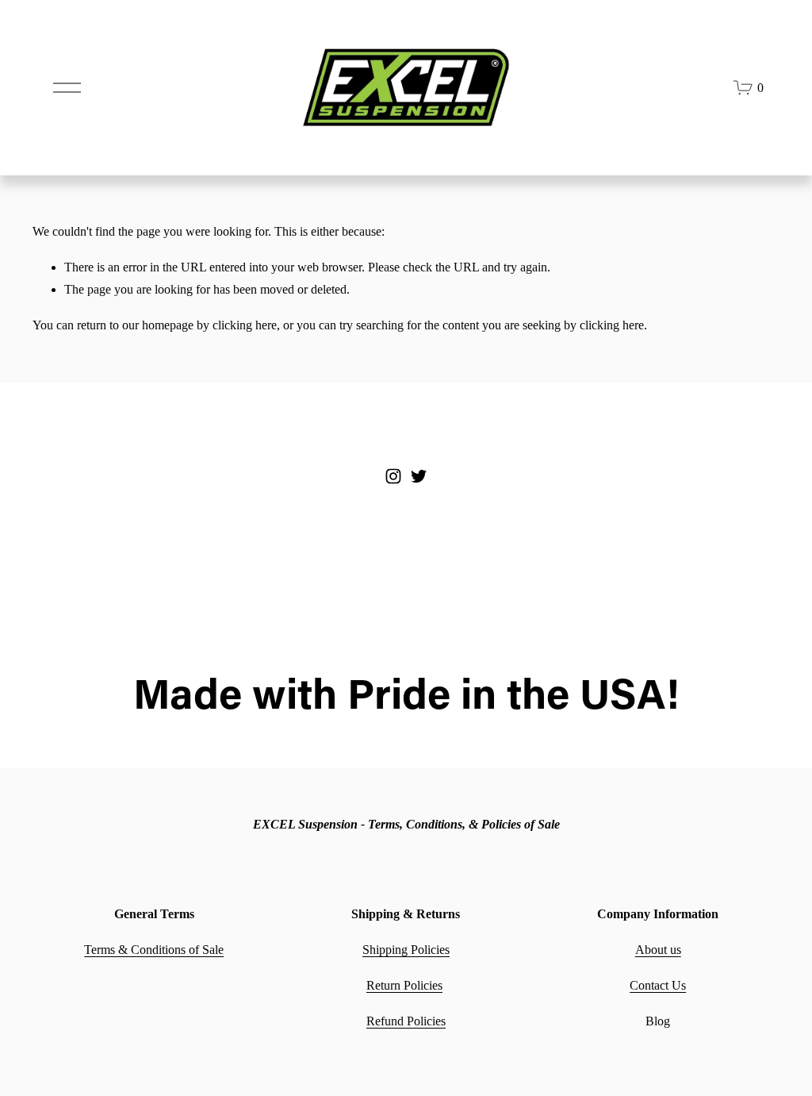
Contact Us (658, 985)
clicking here (245, 325)
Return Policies (404, 985)
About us (658, 949)
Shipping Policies (406, 949)
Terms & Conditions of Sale (154, 949)
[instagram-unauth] (393, 476)
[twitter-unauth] (419, 476)
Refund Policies (406, 1021)
